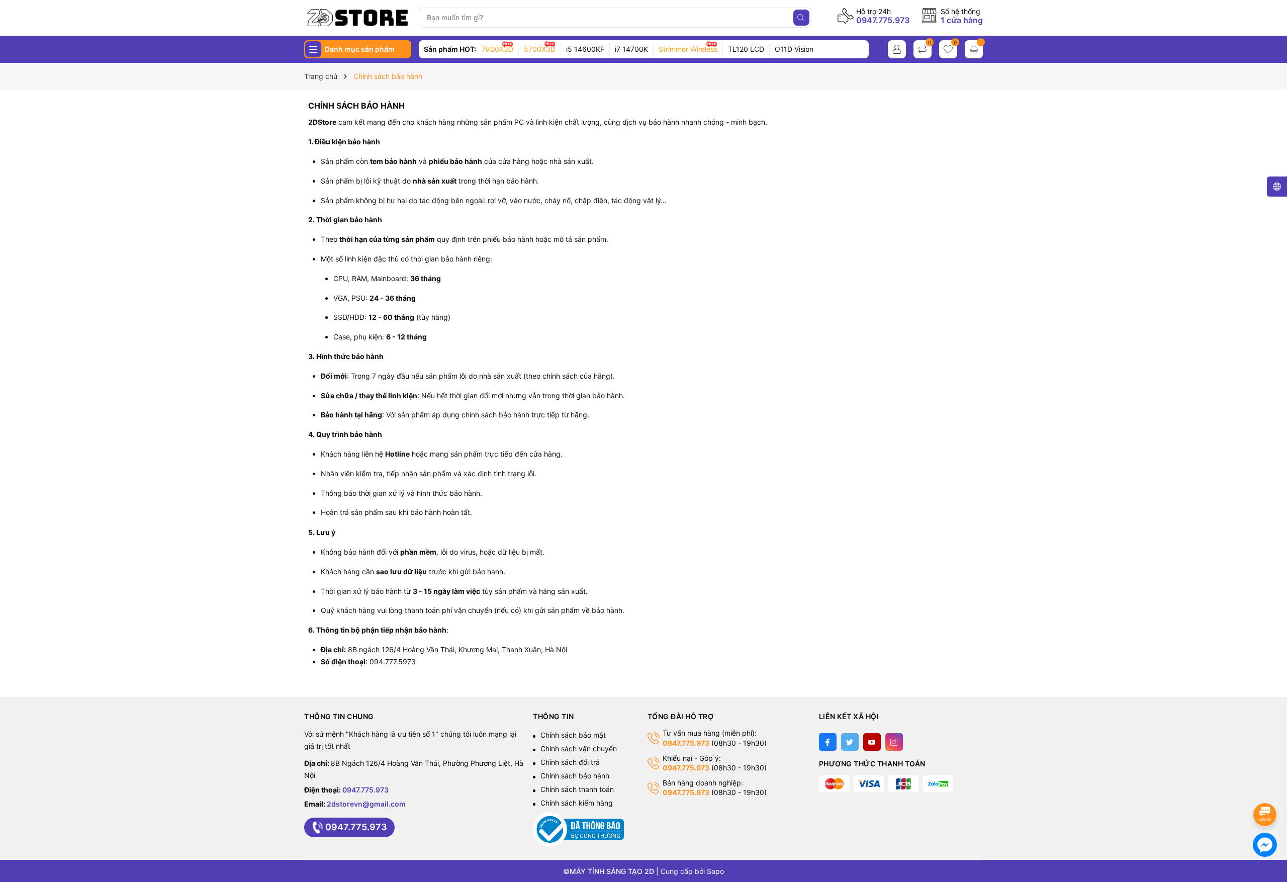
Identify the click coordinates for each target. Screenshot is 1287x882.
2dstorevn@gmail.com (366, 804)
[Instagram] (894, 742)
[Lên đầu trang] (1266, 788)
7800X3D (497, 49)
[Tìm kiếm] (801, 18)
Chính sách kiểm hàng (576, 803)
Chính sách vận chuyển (578, 748)
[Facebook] (828, 742)
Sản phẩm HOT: (450, 49)
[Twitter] (850, 742)
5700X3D (540, 49)
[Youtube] (872, 742)
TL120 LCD (746, 49)
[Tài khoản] (897, 49)
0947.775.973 (882, 20)
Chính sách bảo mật (573, 735)
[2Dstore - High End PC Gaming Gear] (358, 18)
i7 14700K (631, 49)
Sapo (715, 871)
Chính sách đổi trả (570, 762)
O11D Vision (794, 49)
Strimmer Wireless (688, 49)
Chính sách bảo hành (356, 106)
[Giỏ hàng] (974, 49)
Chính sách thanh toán (577, 789)
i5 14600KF (585, 49)
